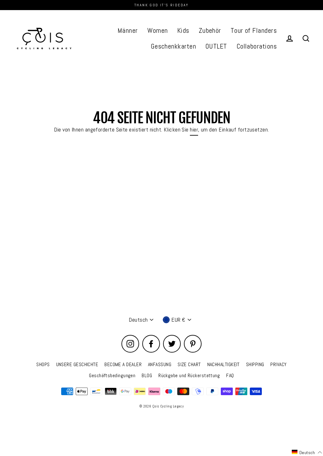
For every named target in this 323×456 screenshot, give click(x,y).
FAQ (230, 375)
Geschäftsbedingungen (112, 375)
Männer (128, 30)
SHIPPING (255, 364)
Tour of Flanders (254, 30)
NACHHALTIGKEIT (223, 364)
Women (157, 30)
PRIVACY (278, 364)
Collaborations (257, 46)
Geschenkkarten (173, 46)
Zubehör (210, 30)
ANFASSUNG (159, 364)
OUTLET (216, 46)
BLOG (147, 375)
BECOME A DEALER (123, 364)
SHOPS (43, 364)
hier (194, 129)
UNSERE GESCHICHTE (77, 364)
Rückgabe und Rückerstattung (189, 375)
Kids (183, 30)
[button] (307, 452)
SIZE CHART (189, 364)
